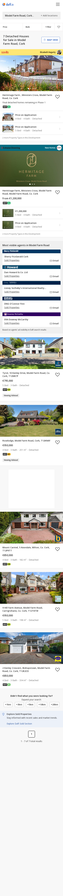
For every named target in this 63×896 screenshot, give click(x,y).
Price (5, 27)
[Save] (59, 27)
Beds (28, 27)
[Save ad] (57, 97)
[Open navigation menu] (58, 4)
